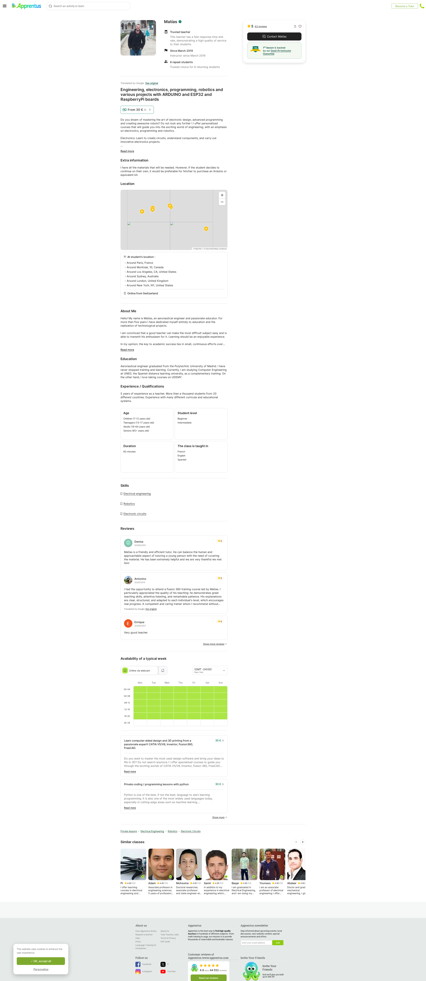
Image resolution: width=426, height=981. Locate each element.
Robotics (129, 503)
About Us (165, 931)
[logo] (28, 6)
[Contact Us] (422, 6)
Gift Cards (165, 941)
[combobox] (88, 6)
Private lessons (129, 831)
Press (138, 941)
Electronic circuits (135, 513)
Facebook (146, 964)
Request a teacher (144, 934)
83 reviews (261, 26)
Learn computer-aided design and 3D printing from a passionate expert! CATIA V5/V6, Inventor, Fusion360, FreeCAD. (158, 744)
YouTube (171, 971)
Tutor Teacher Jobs (170, 934)
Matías (170, 21)
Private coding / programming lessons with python (156, 784)
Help (137, 938)
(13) (133, 883)
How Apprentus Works (146, 931)
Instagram (147, 971)
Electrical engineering (137, 493)
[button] (300, 26)
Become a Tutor (404, 6)
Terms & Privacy (168, 938)
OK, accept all (42, 961)
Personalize (40, 969)
